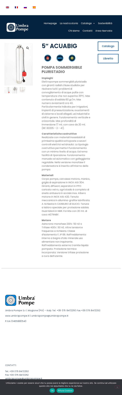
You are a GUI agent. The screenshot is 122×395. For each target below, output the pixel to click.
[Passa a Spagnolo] (34, 7)
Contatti (87, 30)
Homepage (50, 23)
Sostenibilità (105, 23)
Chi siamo (74, 30)
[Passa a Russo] (25, 7)
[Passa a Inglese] (7, 7)
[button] (27, 48)
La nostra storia (69, 23)
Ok (52, 390)
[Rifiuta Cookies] (117, 387)
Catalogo (86, 23)
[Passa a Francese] (16, 7)
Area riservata (103, 30)
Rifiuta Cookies (65, 390)
